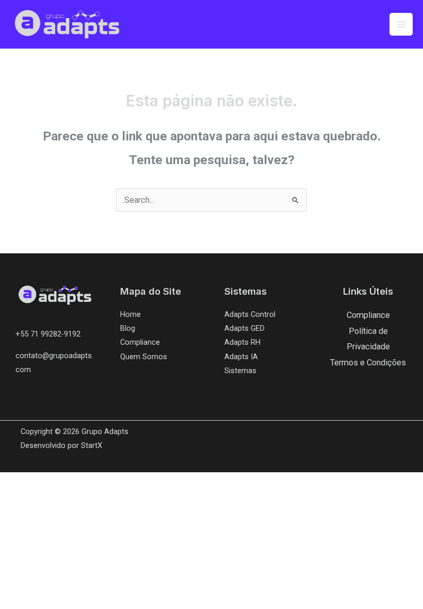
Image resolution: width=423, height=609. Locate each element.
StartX (91, 445)
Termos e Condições (368, 362)
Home (130, 314)
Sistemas (240, 370)
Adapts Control (249, 314)
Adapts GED (244, 328)
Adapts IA (241, 356)
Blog (127, 328)
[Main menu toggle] (401, 24)
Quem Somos (143, 356)
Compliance (140, 342)
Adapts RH (242, 342)
